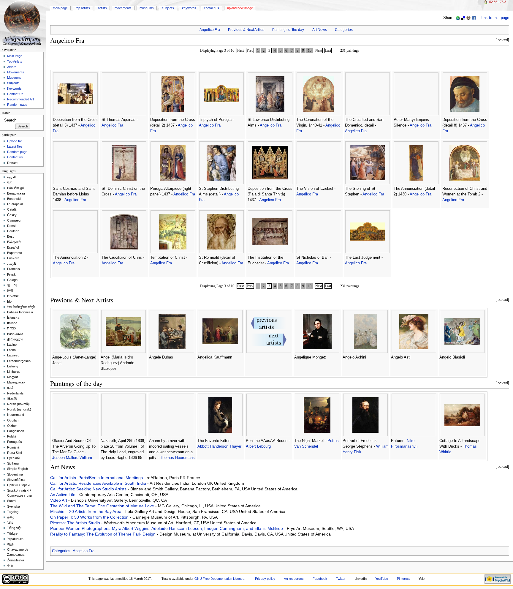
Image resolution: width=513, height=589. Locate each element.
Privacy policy (265, 578)
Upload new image (240, 8)
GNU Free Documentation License (219, 578)
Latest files (15, 146)
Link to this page (495, 18)
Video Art (59, 500)
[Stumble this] (458, 18)
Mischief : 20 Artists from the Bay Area (86, 511)
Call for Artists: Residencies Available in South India (98, 483)
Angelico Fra (210, 30)
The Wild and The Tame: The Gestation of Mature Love (102, 505)
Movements (123, 8)
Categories (344, 30)
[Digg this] (468, 18)
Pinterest (403, 578)
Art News (319, 30)
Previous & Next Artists (246, 30)
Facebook (320, 578)
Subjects (168, 8)
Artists (102, 8)
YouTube (381, 578)
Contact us (15, 157)
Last (328, 50)
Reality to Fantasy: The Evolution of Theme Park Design (103, 534)
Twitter (341, 578)
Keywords (189, 8)
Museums (147, 8)
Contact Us (211, 8)
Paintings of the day (288, 30)
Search (6, 112)
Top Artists (83, 8)
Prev (250, 50)
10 (309, 50)
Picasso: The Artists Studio (75, 522)
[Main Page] (23, 23)
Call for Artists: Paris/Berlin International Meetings (97, 477)
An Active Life (63, 494)
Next (318, 50)
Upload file (14, 141)
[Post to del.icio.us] (463, 18)
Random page (17, 104)
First (240, 50)
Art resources (294, 578)
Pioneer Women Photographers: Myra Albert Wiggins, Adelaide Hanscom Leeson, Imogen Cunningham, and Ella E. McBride (167, 528)
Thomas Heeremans (177, 458)
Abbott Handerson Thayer (219, 446)
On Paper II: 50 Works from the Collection (90, 517)
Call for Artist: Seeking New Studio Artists (89, 489)
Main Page (60, 8)
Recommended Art (20, 99)
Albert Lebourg (258, 446)
